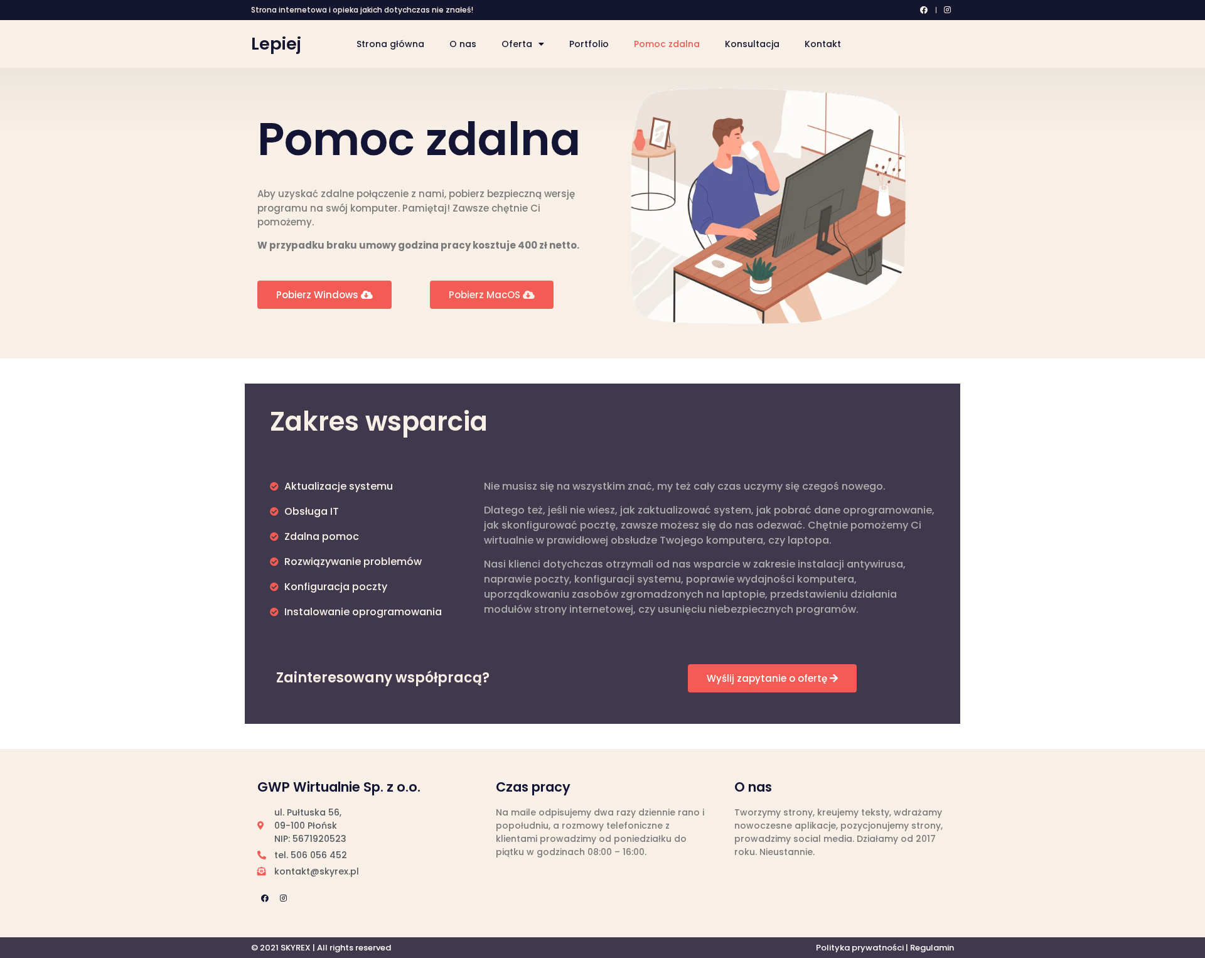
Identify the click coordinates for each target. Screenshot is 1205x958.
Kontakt (823, 44)
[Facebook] (264, 898)
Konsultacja (752, 44)
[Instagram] (283, 898)
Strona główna (390, 44)
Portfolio (589, 44)
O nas (462, 44)
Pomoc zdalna (667, 44)
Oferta (516, 44)
